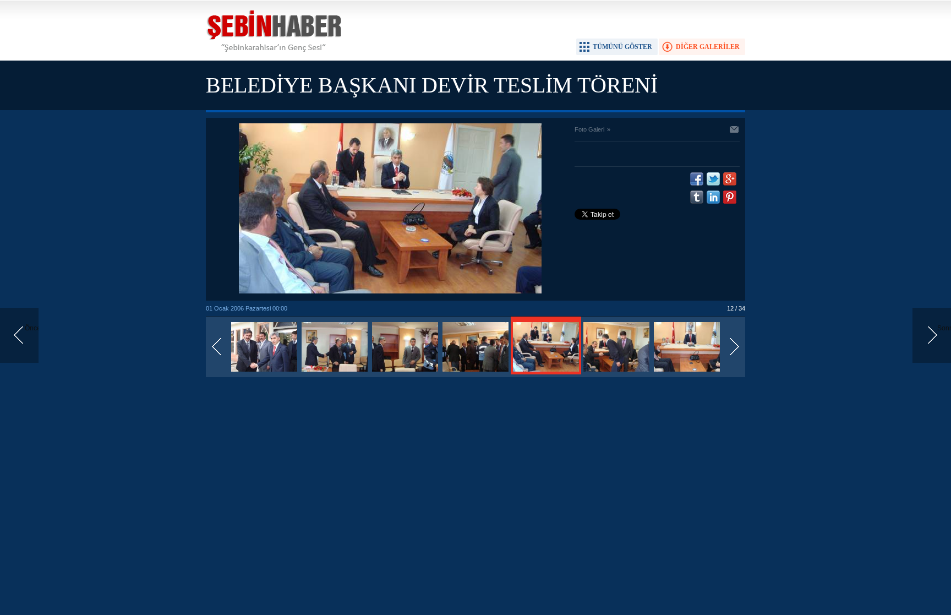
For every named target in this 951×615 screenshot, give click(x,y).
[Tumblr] (696, 197)
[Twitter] (713, 179)
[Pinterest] (729, 197)
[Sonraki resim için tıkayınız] (390, 291)
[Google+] (729, 179)
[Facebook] (696, 179)
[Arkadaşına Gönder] (735, 130)
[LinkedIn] (713, 197)
